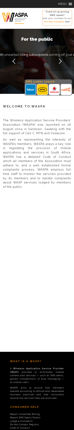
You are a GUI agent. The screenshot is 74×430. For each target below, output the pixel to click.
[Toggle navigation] (4, 26)
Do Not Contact (54, 21)
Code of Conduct (20, 428)
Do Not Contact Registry (24, 424)
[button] (62, 4)
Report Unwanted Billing (25, 414)
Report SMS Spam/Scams (25, 417)
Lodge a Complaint (21, 421)
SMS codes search (40, 81)
